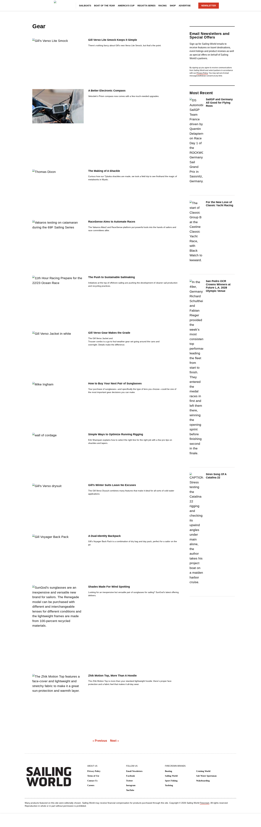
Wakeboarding (203, 781)
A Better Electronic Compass (107, 90)
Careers (90, 785)
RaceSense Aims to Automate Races (111, 221)
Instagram (130, 785)
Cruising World (203, 771)
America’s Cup (126, 5)
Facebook (130, 776)
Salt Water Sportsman (206, 776)
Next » (114, 740)
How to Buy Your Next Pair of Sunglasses (115, 383)
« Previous (100, 740)
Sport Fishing (171, 781)
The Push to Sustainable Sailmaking (111, 277)
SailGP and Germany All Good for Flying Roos (219, 102)
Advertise (185, 5)
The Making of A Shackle (104, 170)
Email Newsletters (134, 771)
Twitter (129, 781)
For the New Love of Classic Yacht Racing (219, 204)
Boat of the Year (104, 5)
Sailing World (171, 776)
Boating (168, 771)
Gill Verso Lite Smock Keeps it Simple (112, 39)
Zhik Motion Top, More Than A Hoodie (112, 675)
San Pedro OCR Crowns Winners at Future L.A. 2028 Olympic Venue (218, 286)
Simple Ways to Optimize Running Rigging (115, 434)
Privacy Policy (202, 73)
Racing (162, 5)
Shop (173, 5)
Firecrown (204, 803)
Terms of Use (93, 776)
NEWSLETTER (208, 5)
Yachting (169, 785)
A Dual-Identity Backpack (104, 535)
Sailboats (85, 5)
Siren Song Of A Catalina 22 (216, 476)
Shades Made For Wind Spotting (109, 586)
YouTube (130, 790)
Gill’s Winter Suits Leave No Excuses (112, 485)
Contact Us (92, 781)
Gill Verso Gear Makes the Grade (109, 332)
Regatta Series (146, 5)
